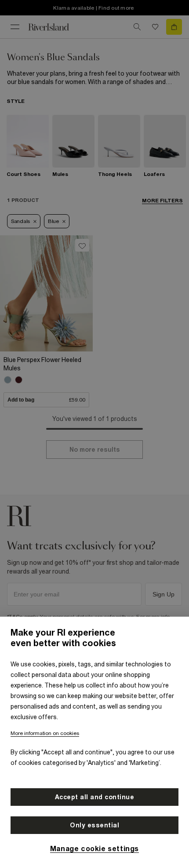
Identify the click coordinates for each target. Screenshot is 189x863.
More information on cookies (45, 733)
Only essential (94, 825)
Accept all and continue (94, 797)
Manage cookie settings (94, 848)
